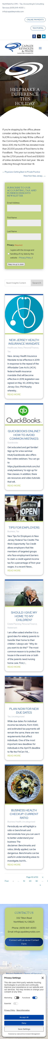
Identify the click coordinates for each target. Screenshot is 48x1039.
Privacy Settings (14, 973)
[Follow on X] (39, 36)
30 (36, 881)
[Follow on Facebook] (34, 36)
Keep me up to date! (16, 264)
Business (11, 531)
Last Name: (12, 231)
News (20, 347)
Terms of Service (32, 973)
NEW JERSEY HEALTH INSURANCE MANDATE (24, 342)
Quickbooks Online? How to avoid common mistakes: (24, 435)
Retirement (12, 627)
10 (24, 881)
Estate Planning (14, 624)
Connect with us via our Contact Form (24, 942)
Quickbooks (12, 442)
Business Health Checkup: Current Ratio (24, 814)
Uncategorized (17, 716)
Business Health (14, 821)
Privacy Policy (25, 257)
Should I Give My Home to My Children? (24, 616)
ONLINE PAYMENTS (35, 19)
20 (30, 881)
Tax (9, 351)
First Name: (12, 217)
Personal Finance (30, 347)
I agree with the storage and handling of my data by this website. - (22, 254)
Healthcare (12, 347)
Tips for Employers (24, 527)
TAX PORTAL (38, 28)
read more (14, 394)
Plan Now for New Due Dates (24, 710)
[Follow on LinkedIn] (44, 36)
